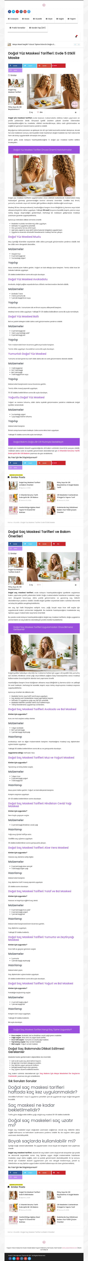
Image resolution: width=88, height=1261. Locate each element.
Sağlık (61, 19)
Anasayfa (14, 19)
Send (15, 70)
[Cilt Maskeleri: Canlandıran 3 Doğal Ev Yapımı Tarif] (51, 498)
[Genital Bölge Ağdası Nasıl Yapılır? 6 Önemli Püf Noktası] (13, 510)
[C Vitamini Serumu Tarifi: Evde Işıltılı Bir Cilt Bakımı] (13, 498)
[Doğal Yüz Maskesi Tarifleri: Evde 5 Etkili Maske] (13, 1195)
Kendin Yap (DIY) (38, 28)
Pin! (58, 544)
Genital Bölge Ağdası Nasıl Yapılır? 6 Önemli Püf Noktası (29, 509)
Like (40, 112)
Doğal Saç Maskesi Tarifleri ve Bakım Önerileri (32, 44)
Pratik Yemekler (18, 28)
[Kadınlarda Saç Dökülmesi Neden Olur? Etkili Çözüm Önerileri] (51, 510)
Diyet (50, 19)
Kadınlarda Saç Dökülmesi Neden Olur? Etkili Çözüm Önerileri (67, 509)
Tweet (30, 66)
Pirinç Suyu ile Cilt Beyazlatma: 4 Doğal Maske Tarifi (68, 484)
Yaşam (73, 19)
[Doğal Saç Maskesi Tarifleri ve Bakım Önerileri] (13, 485)
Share (15, 66)
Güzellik (38, 19)
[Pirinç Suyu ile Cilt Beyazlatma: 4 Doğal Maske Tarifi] (51, 485)
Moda (26, 19)
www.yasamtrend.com (69, 1248)
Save (55, 65)
